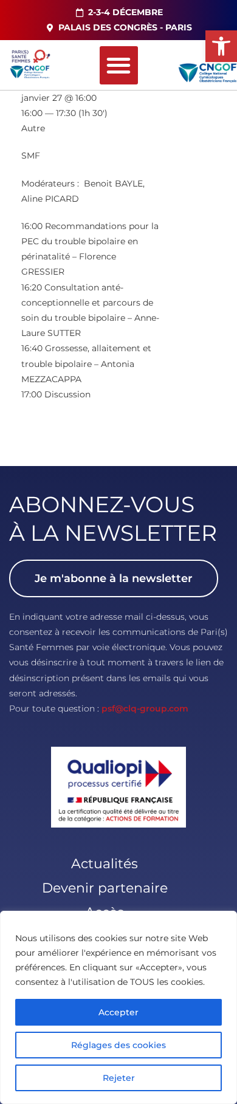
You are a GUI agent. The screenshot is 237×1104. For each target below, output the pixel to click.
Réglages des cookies (118, 1045)
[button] (221, 46)
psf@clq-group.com (144, 708)
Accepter (118, 1012)
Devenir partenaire (105, 888)
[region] (118, 1007)
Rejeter (119, 1077)
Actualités (104, 863)
